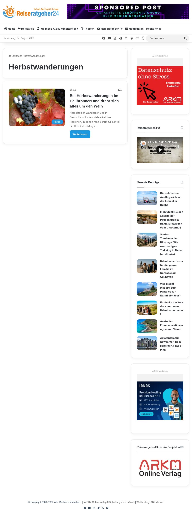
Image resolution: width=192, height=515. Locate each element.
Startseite (16, 55)
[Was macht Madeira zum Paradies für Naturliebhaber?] (147, 289)
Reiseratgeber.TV (111, 28)
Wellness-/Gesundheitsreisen (59, 28)
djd (74, 90)
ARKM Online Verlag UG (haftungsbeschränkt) (109, 502)
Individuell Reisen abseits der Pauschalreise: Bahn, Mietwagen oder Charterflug (171, 219)
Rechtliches (153, 28)
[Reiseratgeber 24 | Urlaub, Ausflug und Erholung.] (31, 12)
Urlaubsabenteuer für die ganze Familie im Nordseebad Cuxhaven (171, 269)
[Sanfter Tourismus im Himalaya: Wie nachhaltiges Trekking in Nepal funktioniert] (147, 240)
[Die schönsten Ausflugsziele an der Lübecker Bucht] (147, 198)
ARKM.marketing (160, 56)
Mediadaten (136, 28)
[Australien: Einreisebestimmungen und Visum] (147, 326)
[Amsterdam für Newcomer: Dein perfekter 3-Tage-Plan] (147, 343)
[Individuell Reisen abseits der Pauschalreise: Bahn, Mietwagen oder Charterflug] (147, 217)
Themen (88, 28)
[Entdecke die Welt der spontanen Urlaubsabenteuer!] (147, 308)
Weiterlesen (80, 134)
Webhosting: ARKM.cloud (150, 502)
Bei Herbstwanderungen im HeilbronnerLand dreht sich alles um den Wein (94, 101)
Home (11, 28)
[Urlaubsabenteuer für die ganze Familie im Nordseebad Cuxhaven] (147, 266)
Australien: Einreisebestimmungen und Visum (171, 325)
